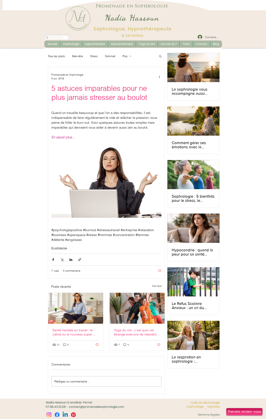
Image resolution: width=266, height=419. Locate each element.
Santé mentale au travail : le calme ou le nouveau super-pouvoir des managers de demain (72, 332)
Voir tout (157, 286)
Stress (94, 56)
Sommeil (110, 56)
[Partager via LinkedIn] (71, 259)
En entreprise (59, 248)
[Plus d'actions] (159, 77)
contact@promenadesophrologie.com (96, 407)
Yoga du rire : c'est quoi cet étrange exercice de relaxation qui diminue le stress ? (136, 332)
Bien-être (77, 56)
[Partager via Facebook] (53, 259)
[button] (216, 44)
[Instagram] (49, 415)
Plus (125, 56)
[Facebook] (57, 415)
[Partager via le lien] (79, 259)
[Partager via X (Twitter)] (62, 259)
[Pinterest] (73, 415)
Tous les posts (56, 56)
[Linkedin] (65, 415)
